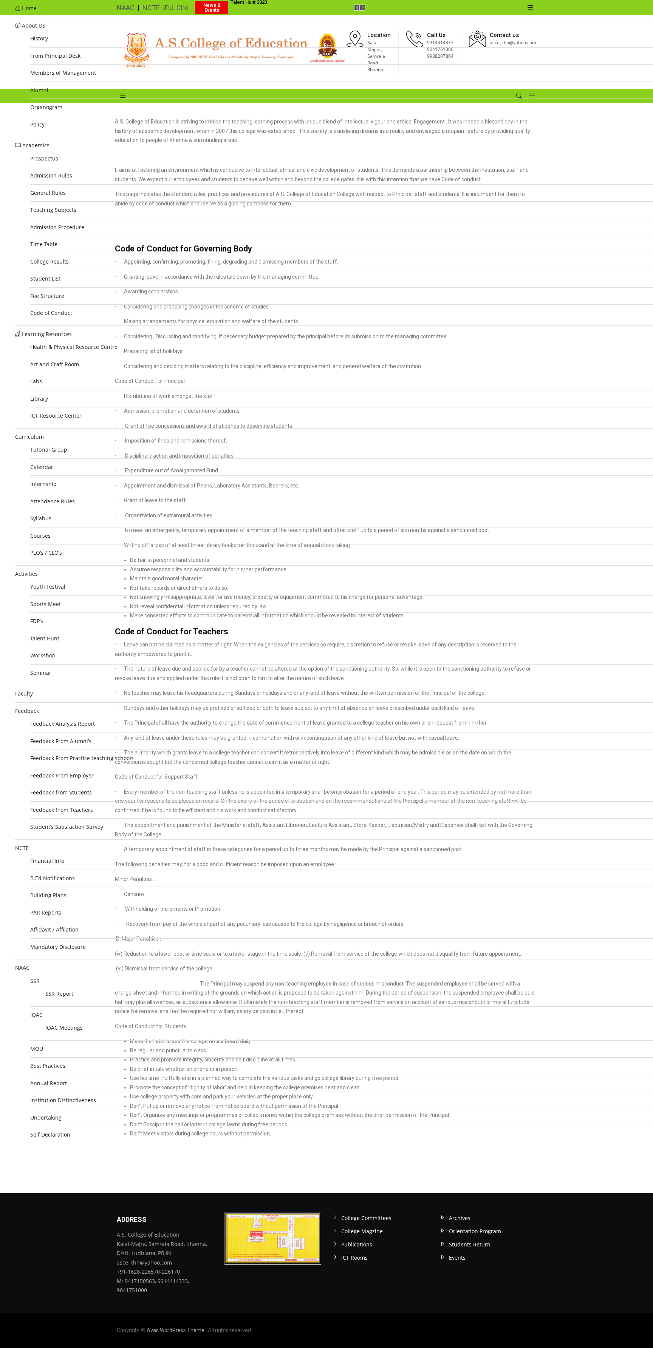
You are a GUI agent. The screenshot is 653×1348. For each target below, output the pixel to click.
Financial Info (47, 860)
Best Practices (47, 1065)
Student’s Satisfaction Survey (66, 826)
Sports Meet (45, 604)
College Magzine (362, 1231)
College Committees (366, 1218)
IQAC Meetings (64, 1027)
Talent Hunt (44, 638)
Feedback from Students (61, 792)
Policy (37, 124)
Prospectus (44, 158)
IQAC (36, 1014)
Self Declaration (50, 1134)
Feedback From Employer (62, 775)
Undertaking (46, 1117)
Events (457, 1257)
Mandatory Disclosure (58, 946)
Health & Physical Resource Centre (74, 346)
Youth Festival (47, 586)
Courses (40, 535)
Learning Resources (46, 334)
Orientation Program (475, 1231)
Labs (36, 381)
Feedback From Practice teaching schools (82, 758)
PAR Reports (45, 912)
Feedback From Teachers (61, 809)
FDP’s (36, 621)
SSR (35, 980)
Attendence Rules (52, 501)
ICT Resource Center (56, 415)
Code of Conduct (51, 312)
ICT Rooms (354, 1257)
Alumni (39, 90)
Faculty (24, 693)
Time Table (43, 244)
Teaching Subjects (53, 209)
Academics (35, 145)
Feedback (27, 710)
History (39, 38)
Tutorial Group (48, 449)
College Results (49, 261)
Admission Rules (51, 175)
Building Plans (48, 895)
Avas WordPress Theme (175, 1330)
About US (32, 25)
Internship (43, 483)
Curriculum (29, 436)
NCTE (22, 847)
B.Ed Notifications (52, 878)
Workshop (43, 655)
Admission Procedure (57, 227)
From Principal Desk (55, 55)
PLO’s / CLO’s (46, 552)
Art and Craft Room (54, 364)
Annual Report (48, 1083)
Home (28, 8)
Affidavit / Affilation (54, 929)
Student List (45, 278)
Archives (459, 1218)
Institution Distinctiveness (63, 1100)
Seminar (40, 672)
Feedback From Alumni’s (60, 741)
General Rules (48, 192)
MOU (36, 1048)
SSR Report (59, 993)
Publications (356, 1244)
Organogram (46, 107)
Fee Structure (47, 295)
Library (39, 398)
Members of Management (63, 72)
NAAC (22, 967)
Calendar (41, 466)
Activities (26, 573)
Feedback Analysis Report (62, 723)
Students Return (470, 1244)
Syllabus (40, 518)
